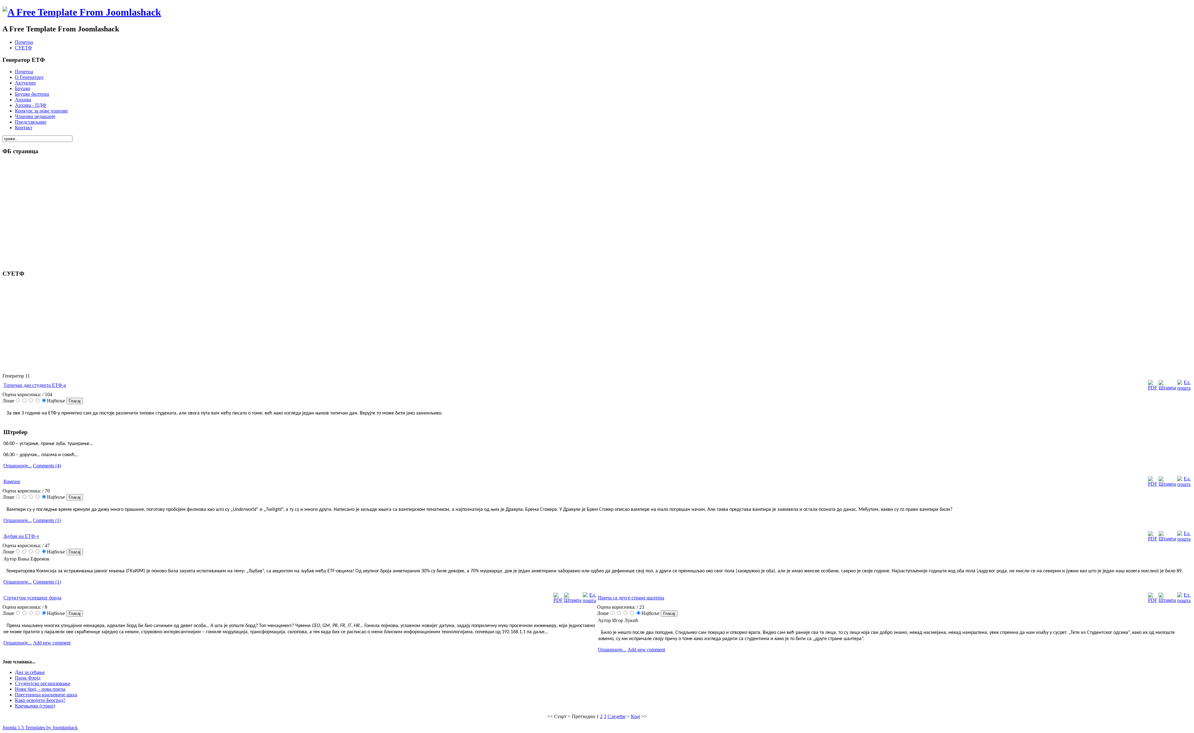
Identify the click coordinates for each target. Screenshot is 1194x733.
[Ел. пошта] (1184, 388)
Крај (635, 716)
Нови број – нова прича (40, 689)
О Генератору (29, 77)
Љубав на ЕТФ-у (21, 536)
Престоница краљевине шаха (46, 694)
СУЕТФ (23, 47)
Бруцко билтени (32, 94)
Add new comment (52, 642)
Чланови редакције (35, 116)
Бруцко (22, 88)
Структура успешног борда (32, 597)
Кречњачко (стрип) (35, 705)
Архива (23, 99)
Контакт (23, 127)
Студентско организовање (42, 683)
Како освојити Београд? (40, 700)
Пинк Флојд (27, 677)
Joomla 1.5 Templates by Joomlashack (40, 727)
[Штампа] (1167, 387)
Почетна (24, 42)
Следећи (617, 716)
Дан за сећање (30, 672)
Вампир (11, 481)
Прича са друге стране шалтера (631, 597)
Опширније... (17, 465)
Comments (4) (47, 465)
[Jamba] (81, 12)
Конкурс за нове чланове (41, 110)
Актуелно (25, 82)
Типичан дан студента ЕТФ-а (34, 385)
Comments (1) (47, 520)
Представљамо (30, 122)
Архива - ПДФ (30, 105)
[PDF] (1152, 387)
